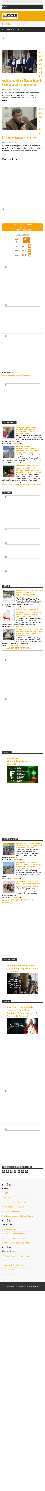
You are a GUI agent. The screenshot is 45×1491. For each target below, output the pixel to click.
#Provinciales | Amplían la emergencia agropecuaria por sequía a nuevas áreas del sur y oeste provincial (29, 613)
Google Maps (9, 1270)
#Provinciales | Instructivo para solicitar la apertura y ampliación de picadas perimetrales (29, 593)
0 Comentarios (16, 443)
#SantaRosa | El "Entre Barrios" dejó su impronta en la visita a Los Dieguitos (28, 864)
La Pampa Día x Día (22, 1286)
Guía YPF (8, 1261)
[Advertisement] (22, 183)
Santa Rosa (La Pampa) (22, 225)
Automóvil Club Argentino (14, 1265)
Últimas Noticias (13, 29)
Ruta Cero (8, 1274)
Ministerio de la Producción (15, 1202)
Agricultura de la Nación (14, 1207)
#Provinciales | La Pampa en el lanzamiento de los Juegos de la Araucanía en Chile (29, 845)
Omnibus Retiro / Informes (14, 1234)
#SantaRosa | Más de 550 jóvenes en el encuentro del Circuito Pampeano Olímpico (28, 884)
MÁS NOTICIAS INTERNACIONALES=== (23, 485)
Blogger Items (35, 1286)
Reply (6, 89)
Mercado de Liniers (12, 1211)
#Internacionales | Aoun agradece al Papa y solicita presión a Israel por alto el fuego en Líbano (27, 430)
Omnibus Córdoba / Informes (15, 1238)
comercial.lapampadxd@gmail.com (16, 375)
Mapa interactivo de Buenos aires (17, 1256)
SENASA (8, 1198)
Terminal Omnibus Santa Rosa (16, 1243)
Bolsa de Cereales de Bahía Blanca (18, 1216)
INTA (6, 1193)
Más (22, 443)
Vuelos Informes (10, 1229)
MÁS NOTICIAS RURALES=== (19, 648)
